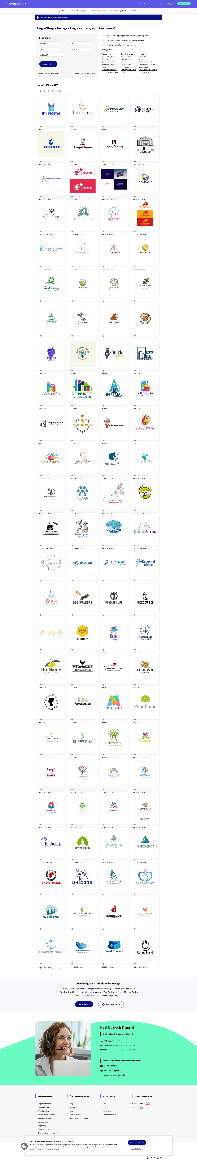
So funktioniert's (111, 1004)
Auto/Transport (108, 62)
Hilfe (104, 1107)
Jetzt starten (84, 1004)
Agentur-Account (44, 1118)
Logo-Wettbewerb (45, 1103)
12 (60, 91)
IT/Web (141, 59)
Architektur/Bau (108, 56)
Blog (71, 1103)
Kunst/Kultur (144, 67)
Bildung (105, 67)
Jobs (72, 1111)
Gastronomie (126, 64)
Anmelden (184, 4)
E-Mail (105, 1103)
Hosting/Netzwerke (128, 70)
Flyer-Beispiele (43, 1111)
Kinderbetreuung (145, 62)
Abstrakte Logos (108, 54)
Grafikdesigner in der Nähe (48, 1133)
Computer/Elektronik (110, 72)
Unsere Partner (75, 1114)
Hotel (123, 72)
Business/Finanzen (109, 70)
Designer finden (44, 1129)
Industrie (142, 56)
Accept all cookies (137, 1143)
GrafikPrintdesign (79, 11)
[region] (98, 1145)
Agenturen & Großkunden (113, 1075)
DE (151, 1157)
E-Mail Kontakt (108, 1065)
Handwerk (125, 67)
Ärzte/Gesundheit (108, 59)
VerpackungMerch (118, 11)
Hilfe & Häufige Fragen (111, 1070)
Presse (72, 1107)
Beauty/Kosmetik (108, 64)
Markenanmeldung (45, 1122)
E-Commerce (126, 56)
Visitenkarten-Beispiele (47, 1114)
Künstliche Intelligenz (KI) (148, 70)
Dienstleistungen (127, 54)
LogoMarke (61, 11)
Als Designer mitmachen (79, 1118)
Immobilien (143, 54)
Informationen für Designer (85, 73)
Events (123, 62)
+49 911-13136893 (112, 1040)
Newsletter (107, 1111)
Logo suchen (48, 64)
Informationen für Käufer (48, 73)
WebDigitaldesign (99, 11)
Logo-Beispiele (43, 1107)
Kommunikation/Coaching (149, 64)
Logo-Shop (42, 1125)
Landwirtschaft (144, 72)
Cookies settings (137, 1149)
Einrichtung (125, 59)
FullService (136, 11)
